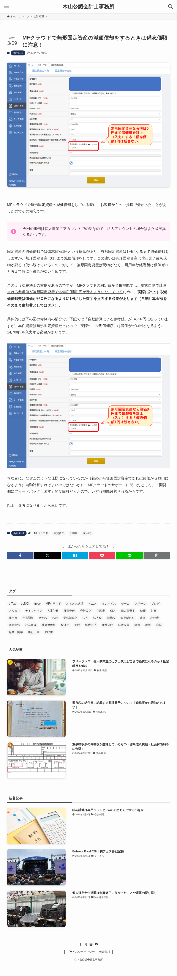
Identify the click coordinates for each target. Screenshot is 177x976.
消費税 (111, 617)
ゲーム (125, 603)
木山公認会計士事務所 (88, 6)
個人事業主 (128, 610)
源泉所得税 (127, 617)
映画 (55, 617)
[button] (20, 555)
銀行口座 (33, 632)
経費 (137, 625)
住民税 (100, 610)
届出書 (13, 617)
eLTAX (25, 603)
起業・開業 (16, 632)
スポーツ (140, 603)
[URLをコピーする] (157, 555)
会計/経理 (18, 53)
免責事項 (104, 951)
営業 (153, 610)
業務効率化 (70, 617)
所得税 (73, 533)
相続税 (154, 617)
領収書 (48, 632)
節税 (77, 625)
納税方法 (90, 625)
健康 (143, 610)
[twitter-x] (86, 944)
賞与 (159, 625)
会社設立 (85, 610)
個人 (113, 610)
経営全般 (107, 625)
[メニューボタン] (6, 6)
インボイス (109, 603)
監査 (142, 617)
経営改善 (123, 625)
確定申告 (14, 625)
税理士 (65, 625)
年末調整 (28, 617)
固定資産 (59, 533)
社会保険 (30, 625)
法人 (85, 617)
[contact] (96, 944)
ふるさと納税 (74, 603)
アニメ (92, 603)
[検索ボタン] (170, 6)
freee (37, 603)
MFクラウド (41, 533)
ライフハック (33, 610)
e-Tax (12, 603)
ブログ (155, 603)
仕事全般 (69, 610)
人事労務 (52, 610)
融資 (148, 625)
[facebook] (81, 944)
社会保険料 (49, 625)
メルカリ (14, 610)
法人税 (87, 533)
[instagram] (91, 944)
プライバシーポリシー (81, 951)
